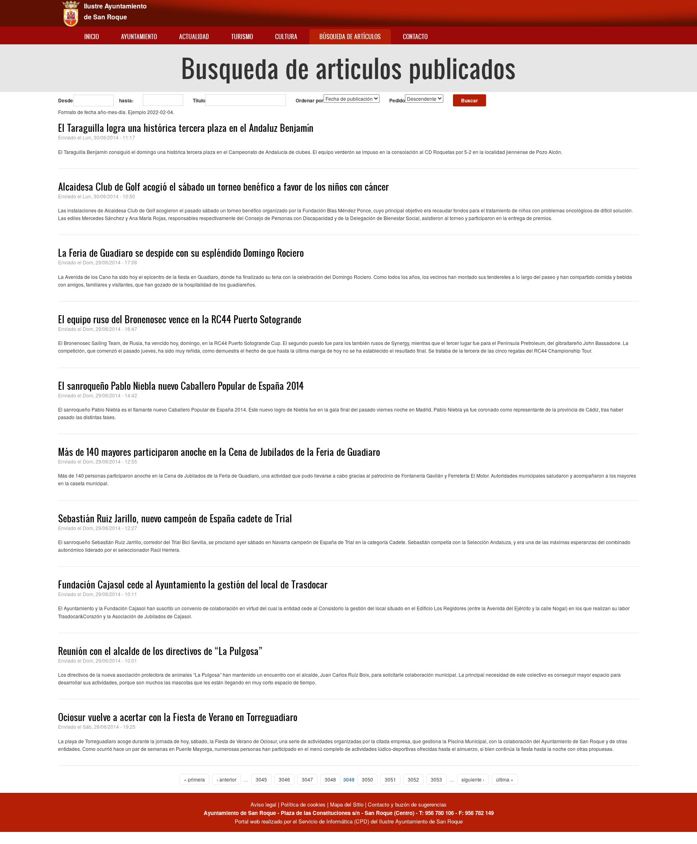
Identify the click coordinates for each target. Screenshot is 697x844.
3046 (284, 779)
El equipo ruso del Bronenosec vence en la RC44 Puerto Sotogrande (179, 319)
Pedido (397, 100)
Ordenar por (309, 100)
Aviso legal (264, 804)
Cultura (286, 36)
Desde (65, 100)
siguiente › (472, 779)
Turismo (242, 36)
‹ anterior (226, 779)
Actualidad (194, 36)
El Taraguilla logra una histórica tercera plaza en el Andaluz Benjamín (185, 127)
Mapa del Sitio (346, 804)
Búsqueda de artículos (350, 36)
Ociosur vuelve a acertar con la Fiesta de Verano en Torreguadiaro (177, 717)
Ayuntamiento (139, 36)
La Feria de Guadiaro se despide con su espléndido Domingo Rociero (181, 252)
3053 (436, 779)
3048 (330, 779)
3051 (390, 779)
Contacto (415, 36)
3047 (307, 779)
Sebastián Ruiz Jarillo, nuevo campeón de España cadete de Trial (175, 518)
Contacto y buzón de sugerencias (407, 804)
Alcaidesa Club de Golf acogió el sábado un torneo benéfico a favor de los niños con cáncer (223, 186)
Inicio (91, 36)
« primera (194, 779)
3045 (261, 779)
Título (199, 100)
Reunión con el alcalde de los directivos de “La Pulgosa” (160, 650)
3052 (413, 779)
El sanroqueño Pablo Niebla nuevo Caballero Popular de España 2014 (181, 385)
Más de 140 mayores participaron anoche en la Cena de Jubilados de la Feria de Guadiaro (219, 451)
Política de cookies (303, 804)
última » (504, 779)
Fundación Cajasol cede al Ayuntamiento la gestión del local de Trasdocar (193, 584)
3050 (367, 779)
